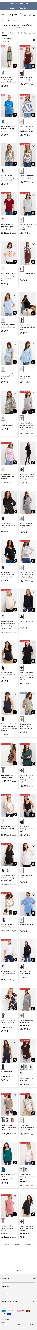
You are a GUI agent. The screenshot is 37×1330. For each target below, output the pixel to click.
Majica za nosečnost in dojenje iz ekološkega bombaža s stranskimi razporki (27, 676)
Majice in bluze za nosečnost (15, 21)
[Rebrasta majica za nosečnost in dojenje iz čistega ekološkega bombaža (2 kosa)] (9, 600)
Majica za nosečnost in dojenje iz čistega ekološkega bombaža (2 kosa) (27, 778)
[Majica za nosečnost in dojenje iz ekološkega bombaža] (9, 105)
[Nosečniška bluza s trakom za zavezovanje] (28, 1104)
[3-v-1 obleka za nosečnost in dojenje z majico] (28, 253)
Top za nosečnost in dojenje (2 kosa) (7, 925)
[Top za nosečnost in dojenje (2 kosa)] (9, 903)
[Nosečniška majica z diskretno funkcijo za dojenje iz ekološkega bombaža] (28, 402)
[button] (33, 14)
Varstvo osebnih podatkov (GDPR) (11, 1325)
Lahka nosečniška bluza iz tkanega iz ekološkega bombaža (28, 227)
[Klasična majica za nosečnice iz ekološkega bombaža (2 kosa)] (9, 1104)
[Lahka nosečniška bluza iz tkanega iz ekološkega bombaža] (28, 203)
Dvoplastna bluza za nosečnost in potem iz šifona (8, 525)
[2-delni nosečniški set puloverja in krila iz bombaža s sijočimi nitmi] (28, 502)
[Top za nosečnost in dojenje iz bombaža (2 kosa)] (9, 651)
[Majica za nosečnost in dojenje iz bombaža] (28, 600)
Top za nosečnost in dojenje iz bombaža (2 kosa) (8, 675)
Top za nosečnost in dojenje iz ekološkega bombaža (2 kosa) (7, 177)
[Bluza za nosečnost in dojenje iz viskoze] (9, 754)
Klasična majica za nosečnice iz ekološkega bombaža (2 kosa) (8, 1127)
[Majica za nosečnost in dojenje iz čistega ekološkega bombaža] (28, 105)
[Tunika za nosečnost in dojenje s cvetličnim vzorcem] (9, 999)
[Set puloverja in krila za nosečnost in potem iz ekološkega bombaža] (28, 453)
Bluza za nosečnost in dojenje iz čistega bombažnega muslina (26, 726)
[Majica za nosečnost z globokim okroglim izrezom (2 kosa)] (9, 203)
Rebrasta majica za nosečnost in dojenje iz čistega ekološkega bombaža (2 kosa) (8, 624)
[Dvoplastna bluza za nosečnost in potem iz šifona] (9, 502)
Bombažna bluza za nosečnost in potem (7, 424)
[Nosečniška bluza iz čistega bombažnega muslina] (28, 353)
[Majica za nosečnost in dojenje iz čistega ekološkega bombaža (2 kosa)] (28, 754)
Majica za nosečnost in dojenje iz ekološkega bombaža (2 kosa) (8, 574)
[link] (7, 1244)
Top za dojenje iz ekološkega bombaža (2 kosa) (27, 829)
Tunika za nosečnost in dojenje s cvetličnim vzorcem (8, 1022)
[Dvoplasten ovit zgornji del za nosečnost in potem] (9, 304)
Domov (4, 21)
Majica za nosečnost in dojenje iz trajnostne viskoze (8, 1228)
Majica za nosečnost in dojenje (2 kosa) (27, 1079)
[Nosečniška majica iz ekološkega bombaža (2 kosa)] (28, 1153)
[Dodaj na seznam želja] (14, 47)
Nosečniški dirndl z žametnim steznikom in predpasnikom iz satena (8, 79)
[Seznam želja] (29, 14)
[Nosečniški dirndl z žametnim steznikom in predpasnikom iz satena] (9, 56)
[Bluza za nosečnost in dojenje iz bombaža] (28, 904)
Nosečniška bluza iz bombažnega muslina (26, 877)
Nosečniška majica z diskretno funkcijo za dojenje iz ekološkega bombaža (26, 426)
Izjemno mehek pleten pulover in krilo (26, 1021)
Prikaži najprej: (7, 38)
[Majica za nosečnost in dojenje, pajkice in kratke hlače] (28, 304)
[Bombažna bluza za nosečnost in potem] (9, 402)
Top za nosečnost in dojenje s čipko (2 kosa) (27, 79)
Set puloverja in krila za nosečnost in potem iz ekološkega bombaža (27, 476)
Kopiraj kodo (24, 8)
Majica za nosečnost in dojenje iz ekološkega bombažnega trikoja (27, 574)
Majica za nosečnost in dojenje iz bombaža (27, 622)
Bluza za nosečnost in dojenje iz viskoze (7, 776)
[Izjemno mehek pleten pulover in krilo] (28, 999)
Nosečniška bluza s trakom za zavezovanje (27, 1126)
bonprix (8, 1320)
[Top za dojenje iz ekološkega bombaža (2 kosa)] (28, 805)
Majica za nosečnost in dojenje (8, 1175)
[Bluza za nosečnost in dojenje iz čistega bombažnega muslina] (28, 703)
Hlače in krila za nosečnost (26, 33)
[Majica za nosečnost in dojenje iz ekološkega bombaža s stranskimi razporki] (28, 652)
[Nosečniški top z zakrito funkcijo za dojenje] (28, 155)
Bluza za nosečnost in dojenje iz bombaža (26, 926)
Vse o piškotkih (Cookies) (28, 1325)
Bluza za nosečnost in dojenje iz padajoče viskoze (7, 376)
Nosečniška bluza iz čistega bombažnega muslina (26, 376)
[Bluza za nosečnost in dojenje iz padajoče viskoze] (9, 353)
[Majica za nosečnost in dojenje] (9, 1153)
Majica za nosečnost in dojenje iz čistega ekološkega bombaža (27, 129)
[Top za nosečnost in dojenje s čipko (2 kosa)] (28, 57)
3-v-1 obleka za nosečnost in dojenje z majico (27, 275)
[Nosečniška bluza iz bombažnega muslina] (28, 855)
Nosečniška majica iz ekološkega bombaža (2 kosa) (27, 1177)
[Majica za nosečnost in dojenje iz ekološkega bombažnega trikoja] (28, 551)
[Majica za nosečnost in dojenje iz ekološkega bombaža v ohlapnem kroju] (9, 252)
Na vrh (18, 1270)
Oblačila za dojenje (8, 33)
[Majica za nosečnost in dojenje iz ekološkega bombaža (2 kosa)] (9, 551)
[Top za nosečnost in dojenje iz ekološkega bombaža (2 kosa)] (9, 154)
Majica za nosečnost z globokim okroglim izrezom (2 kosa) (7, 226)
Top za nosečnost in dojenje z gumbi (7, 1073)
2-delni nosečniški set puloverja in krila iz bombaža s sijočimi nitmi (27, 525)
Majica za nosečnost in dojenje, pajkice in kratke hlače (27, 327)
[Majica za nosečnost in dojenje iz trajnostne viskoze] (9, 1205)
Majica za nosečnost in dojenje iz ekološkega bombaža (8, 128)
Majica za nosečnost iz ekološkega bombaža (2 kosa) (8, 973)
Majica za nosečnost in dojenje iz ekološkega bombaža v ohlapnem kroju (8, 276)
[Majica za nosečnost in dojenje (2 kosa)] (28, 1051)
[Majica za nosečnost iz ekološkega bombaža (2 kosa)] (9, 950)
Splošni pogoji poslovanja (9, 1323)
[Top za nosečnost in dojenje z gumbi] (9, 1051)
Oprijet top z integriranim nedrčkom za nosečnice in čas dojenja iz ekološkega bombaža (9, 727)
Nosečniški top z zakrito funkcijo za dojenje (27, 177)
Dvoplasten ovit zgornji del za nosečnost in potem (9, 326)
